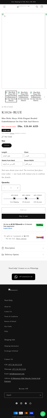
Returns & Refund (10, 321)
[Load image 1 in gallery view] (11, 96)
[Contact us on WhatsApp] (42, 413)
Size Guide (8, 326)
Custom (8, 145)
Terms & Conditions (11, 316)
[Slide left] (2, 97)
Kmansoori (20, 417)
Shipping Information (11, 346)
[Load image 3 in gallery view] (36, 96)
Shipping (12, 133)
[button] (4, 6)
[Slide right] (44, 97)
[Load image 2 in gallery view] (23, 96)
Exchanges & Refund (11, 351)
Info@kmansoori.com (16, 373)
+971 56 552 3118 (15, 364)
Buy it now (23, 216)
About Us (7, 306)
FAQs (6, 331)
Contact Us (8, 311)
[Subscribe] (40, 395)
